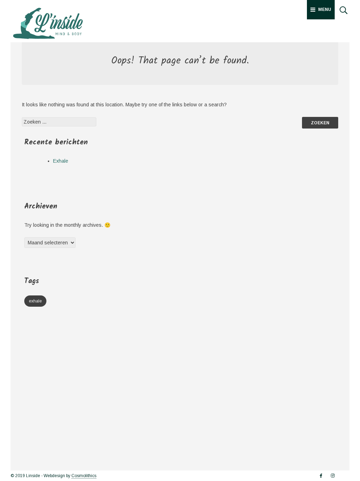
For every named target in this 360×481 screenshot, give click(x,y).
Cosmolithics (83, 475)
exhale (35, 301)
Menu (324, 9)
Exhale (60, 161)
